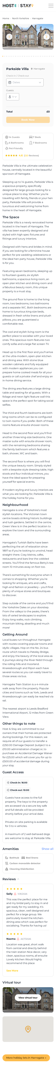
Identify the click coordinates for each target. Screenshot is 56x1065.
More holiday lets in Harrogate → (26, 1057)
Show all (48, 849)
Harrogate (37, 18)
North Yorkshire (20, 18)
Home (5, 18)
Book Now (28, 119)
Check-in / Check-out (17, 75)
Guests (10, 90)
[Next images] (47, 37)
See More (12, 970)
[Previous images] (9, 37)
